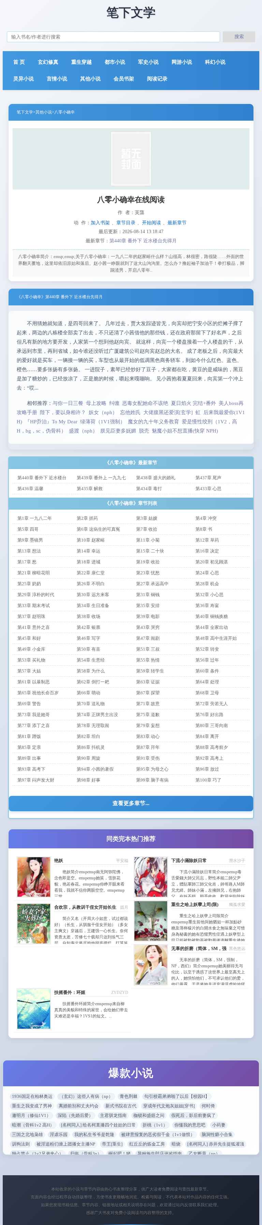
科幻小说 (215, 62)
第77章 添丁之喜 (33, 725)
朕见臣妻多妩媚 (118, 431)
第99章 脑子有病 (152, 780)
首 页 (19, 62)
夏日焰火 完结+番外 (193, 403)
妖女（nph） (103, 412)
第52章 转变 (207, 649)
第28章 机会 (207, 583)
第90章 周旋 (88, 758)
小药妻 (218, 1125)
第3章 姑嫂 (146, 518)
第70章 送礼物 (91, 703)
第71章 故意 (148, 703)
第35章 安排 (148, 605)
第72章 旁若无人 (211, 703)
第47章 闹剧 (148, 638)
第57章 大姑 (29, 671)
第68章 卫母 (207, 692)
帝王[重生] (112, 1144)
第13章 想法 (29, 551)
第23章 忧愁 (148, 572)
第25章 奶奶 (29, 583)
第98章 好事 (88, 780)
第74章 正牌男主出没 (97, 714)
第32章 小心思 (209, 594)
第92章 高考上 (209, 758)
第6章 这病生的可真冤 (98, 529)
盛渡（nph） (83, 431)
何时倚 (208, 1105)
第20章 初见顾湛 (211, 561)
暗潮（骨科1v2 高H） (33, 1125)
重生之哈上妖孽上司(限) (194, 904)
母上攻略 (96, 403)
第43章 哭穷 (148, 627)
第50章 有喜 (88, 649)
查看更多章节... (131, 803)
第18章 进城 (88, 561)
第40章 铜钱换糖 (211, 616)
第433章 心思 (208, 488)
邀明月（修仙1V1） (31, 1115)
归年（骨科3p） (86, 1153)
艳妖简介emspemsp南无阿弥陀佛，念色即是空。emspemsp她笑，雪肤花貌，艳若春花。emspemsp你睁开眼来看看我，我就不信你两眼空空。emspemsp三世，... (89, 884)
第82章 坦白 (88, 736)
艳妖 (58, 860)
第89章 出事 (29, 758)
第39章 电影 (148, 616)
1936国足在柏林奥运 (32, 1096)
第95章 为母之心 (152, 769)
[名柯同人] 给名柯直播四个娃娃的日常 (98, 1125)
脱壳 (144, 431)
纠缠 (114, 403)
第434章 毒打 (149, 488)
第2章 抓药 (87, 518)
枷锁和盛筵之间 (148, 1115)
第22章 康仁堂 (91, 572)
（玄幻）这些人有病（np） (86, 1096)
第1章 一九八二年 (34, 518)
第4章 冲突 (206, 518)
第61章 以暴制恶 (33, 681)
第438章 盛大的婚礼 (155, 477)
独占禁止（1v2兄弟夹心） (37, 1153)
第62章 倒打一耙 (93, 681)
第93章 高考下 (31, 769)
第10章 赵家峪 (91, 540)
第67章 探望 (148, 692)
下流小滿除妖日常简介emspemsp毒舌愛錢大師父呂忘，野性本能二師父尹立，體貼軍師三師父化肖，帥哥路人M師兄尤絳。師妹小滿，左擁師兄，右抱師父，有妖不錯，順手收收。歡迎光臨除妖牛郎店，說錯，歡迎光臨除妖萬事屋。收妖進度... (208, 890)
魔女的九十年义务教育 (153, 421)
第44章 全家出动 (211, 627)
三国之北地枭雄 (27, 1134)
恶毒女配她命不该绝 (145, 403)
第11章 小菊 (148, 540)
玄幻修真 (48, 62)
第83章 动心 (148, 736)
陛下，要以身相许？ (63, 412)
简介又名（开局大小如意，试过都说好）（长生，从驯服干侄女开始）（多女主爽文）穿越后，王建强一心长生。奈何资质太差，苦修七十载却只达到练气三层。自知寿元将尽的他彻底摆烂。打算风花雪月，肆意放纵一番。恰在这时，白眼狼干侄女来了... (91, 937)
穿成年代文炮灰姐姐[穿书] (169, 1105)
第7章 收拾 (146, 529)
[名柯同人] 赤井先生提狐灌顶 (215, 1144)
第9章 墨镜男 (30, 540)
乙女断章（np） (204, 1153)
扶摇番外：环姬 (69, 992)
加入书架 (100, 222)
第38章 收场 (88, 616)
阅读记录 (157, 78)
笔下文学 (25, 112)
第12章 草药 (207, 540)
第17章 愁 (27, 561)
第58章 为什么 (91, 671)
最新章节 (177, 222)
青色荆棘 (128, 1096)
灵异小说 (23, 78)
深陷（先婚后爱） (75, 1115)
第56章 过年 (207, 660)
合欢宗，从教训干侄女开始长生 (85, 907)
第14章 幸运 (88, 551)
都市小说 (115, 62)
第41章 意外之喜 (33, 627)
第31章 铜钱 (148, 594)
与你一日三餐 (68, 403)
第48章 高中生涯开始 (216, 638)
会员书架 (124, 78)
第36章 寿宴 (207, 605)
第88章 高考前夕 (211, 747)
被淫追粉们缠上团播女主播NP (66, 1144)
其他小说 (90, 78)
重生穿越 (81, 62)
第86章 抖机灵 (91, 747)
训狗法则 (21, 1144)
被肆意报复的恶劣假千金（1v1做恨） (158, 1134)
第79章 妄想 (148, 725)
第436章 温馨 (30, 488)
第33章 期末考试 (33, 605)
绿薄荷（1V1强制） (102, 421)
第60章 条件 (207, 671)
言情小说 (57, 78)
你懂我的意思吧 (189, 1125)
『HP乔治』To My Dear (51, 421)
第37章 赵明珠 (31, 616)
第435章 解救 (90, 488)
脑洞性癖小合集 (217, 1134)
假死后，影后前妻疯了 (193, 1115)
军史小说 (148, 62)
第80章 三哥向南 (211, 725)
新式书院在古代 (120, 1105)
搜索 (239, 36)
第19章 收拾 (148, 561)
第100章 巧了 (208, 780)
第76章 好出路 (209, 714)
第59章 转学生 (150, 671)
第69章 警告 (29, 703)
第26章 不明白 (91, 583)
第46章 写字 (88, 638)
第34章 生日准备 (93, 605)
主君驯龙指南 (113, 1115)
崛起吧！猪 (119, 1153)
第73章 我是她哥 (33, 714)
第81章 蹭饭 (29, 736)
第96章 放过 (207, 769)
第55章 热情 (148, 660)
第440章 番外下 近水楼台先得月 (143, 240)
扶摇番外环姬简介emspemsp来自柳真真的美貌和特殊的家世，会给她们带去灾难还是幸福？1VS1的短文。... (91, 1009)
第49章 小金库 (31, 649)
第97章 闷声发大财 (35, 780)
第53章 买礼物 (31, 660)
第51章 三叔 (148, 649)
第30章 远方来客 (93, 594)
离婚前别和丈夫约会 (79, 1105)
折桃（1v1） (155, 1125)
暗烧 (176, 1144)
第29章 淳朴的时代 (35, 594)
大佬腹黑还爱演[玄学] (168, 412)
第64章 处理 (207, 681)
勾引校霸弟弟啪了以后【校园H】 (176, 1096)
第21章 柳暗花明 (33, 572)
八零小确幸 (64, 112)
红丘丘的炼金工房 (147, 1144)
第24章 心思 (207, 572)
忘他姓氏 (130, 412)
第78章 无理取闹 (93, 725)
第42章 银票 (88, 627)
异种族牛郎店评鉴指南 (159, 1153)
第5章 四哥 (28, 529)
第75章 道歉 (148, 714)
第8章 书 (203, 529)
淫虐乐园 (59, 1134)
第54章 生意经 (91, 660)
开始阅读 (151, 222)
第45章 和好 (29, 638)
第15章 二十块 (150, 551)
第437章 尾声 (208, 477)
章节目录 (125, 222)
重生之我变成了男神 (32, 1105)
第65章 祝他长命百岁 (38, 692)
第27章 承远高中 (152, 583)
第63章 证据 (148, 681)
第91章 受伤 (148, 758)
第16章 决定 (207, 551)
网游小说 (182, 62)
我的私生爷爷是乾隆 (94, 1134)
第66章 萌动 (88, 692)
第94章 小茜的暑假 (95, 769)
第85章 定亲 (29, 747)
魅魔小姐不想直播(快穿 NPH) (185, 431)
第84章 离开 (207, 736)
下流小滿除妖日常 (189, 860)
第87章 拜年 (148, 747)
